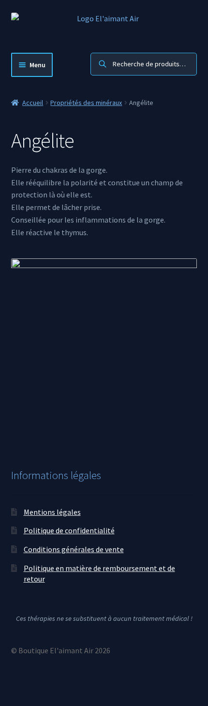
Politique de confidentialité (69, 530)
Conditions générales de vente (74, 549)
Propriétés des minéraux (86, 102)
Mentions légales (52, 512)
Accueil (32, 102)
